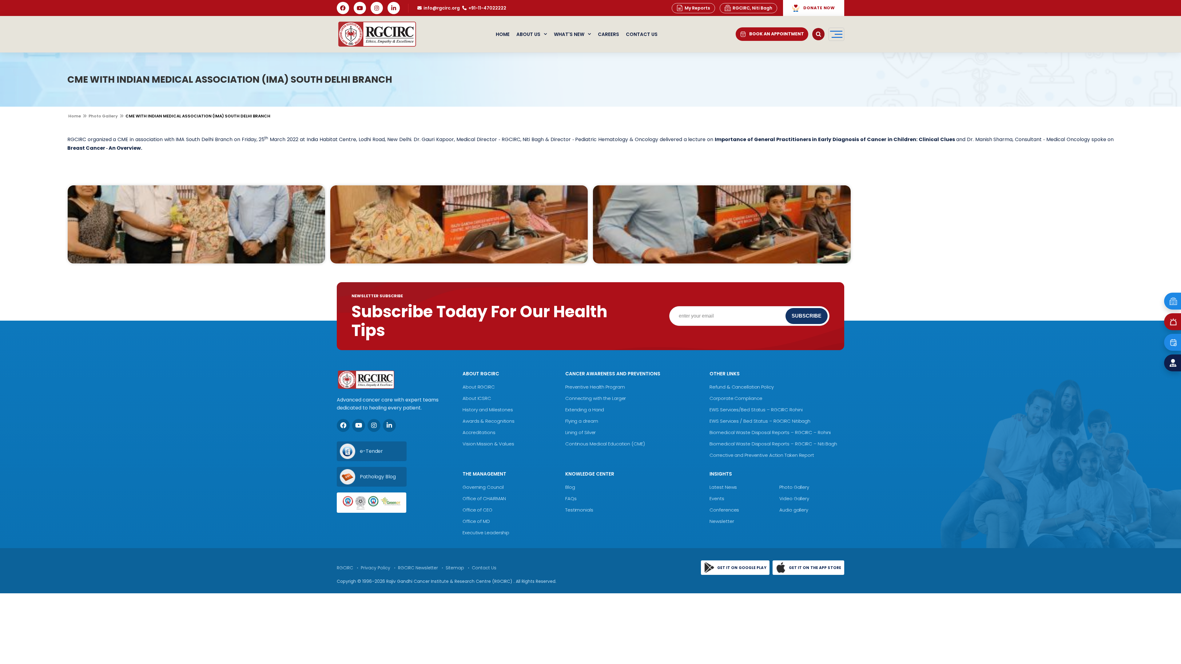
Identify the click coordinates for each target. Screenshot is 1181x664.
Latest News (723, 487)
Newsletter (722, 521)
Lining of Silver (580, 432)
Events (717, 498)
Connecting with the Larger (595, 398)
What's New (569, 34)
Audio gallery (793, 510)
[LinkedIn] (394, 8)
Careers (608, 34)
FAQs (571, 498)
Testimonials (579, 510)
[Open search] (818, 34)
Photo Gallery (103, 116)
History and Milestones (488, 409)
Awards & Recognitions (489, 421)
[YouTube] (360, 8)
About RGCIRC (479, 387)
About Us (528, 34)
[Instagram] (377, 8)
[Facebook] (343, 8)
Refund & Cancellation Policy (741, 387)
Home (503, 34)
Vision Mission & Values (488, 444)
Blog (570, 487)
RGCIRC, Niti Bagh (752, 8)
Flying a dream (581, 421)
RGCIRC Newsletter (418, 568)
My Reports (697, 8)
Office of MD (476, 521)
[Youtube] (358, 425)
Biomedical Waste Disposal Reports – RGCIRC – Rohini (770, 432)
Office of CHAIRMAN (484, 498)
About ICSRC (477, 398)
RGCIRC (345, 568)
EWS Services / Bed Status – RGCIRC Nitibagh (760, 421)
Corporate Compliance (736, 398)
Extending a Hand (584, 409)
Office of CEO (477, 510)
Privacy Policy (375, 568)
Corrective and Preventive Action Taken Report (762, 455)
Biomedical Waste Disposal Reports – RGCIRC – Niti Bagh (773, 444)
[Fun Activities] (196, 224)
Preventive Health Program (595, 387)
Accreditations (479, 432)
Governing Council (483, 487)
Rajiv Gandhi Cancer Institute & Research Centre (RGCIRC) (450, 581)
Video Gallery (794, 498)
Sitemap (455, 568)
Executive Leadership (486, 532)
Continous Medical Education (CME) (605, 444)
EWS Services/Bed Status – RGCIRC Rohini (756, 409)
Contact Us (642, 34)
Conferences (724, 510)
